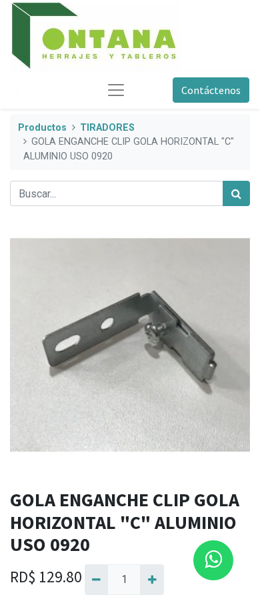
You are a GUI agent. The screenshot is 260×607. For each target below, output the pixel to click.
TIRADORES (107, 127)
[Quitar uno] (96, 579)
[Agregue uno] (151, 579)
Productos (42, 127)
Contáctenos (211, 90)
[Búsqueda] (236, 193)
